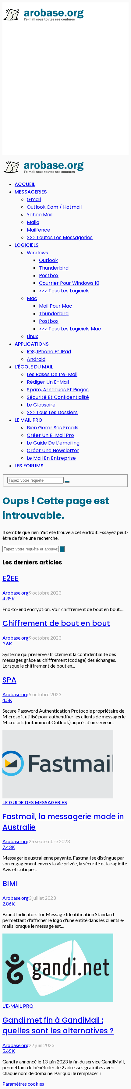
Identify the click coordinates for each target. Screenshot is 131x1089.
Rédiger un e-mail (48, 382)
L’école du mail (34, 366)
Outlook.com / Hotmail (54, 207)
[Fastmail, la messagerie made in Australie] (57, 796)
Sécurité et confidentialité (58, 397)
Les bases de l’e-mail (52, 374)
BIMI (10, 883)
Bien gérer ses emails (52, 427)
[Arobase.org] (43, 20)
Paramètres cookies (23, 1084)
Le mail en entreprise (51, 458)
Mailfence (38, 229)
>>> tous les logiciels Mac (70, 328)
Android (36, 359)
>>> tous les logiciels (64, 290)
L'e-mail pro (18, 1006)
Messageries (31, 191)
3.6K (7, 643)
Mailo (33, 222)
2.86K (8, 903)
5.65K (8, 1051)
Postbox (48, 275)
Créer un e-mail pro (50, 435)
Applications (32, 343)
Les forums (29, 465)
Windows (37, 252)
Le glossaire (41, 404)
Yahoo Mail (39, 214)
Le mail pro (28, 420)
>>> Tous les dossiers (52, 412)
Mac (32, 298)
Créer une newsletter (53, 450)
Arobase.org (15, 592)
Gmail (34, 199)
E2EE (10, 578)
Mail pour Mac (55, 305)
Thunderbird (54, 267)
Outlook (48, 260)
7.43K (8, 847)
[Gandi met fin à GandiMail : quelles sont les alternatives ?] (57, 1000)
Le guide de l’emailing (53, 442)
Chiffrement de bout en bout (56, 623)
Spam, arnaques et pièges (58, 389)
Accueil (25, 184)
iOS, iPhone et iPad (49, 351)
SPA (9, 680)
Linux (32, 336)
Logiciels (27, 245)
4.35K (8, 598)
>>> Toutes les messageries (60, 237)
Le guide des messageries (34, 802)
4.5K (7, 700)
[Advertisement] (65, 88)
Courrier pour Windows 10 (69, 283)
